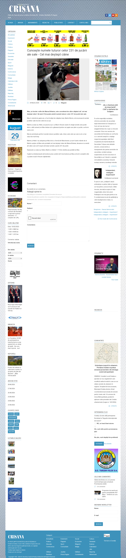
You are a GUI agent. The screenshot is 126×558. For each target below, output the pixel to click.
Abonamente (32, 23)
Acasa (10, 23)
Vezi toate (114, 280)
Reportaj (10, 93)
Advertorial (11, 106)
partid (17, 414)
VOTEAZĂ (99, 444)
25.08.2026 (11, 397)
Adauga (98, 524)
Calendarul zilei (13, 81)
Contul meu (83, 23)
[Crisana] (24, 8)
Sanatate (11, 56)
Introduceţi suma (14, 243)
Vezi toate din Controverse (108, 219)
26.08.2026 (11, 393)
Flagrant (10, 50)
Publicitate (58, 23)
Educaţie (10, 59)
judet (16, 424)
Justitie (10, 87)
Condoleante (12, 103)
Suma (10, 261)
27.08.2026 (11, 388)
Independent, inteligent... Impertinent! (110, 172)
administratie (12, 417)
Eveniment (11, 38)
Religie (10, 78)
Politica (10, 47)
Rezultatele (107, 444)
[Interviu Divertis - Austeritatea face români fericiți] (106, 264)
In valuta (11, 255)
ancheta (11, 421)
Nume (29, 203)
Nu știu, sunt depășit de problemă (106, 437)
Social (10, 41)
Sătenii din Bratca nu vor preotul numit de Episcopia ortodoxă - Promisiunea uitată (104, 482)
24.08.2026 (11, 401)
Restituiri (10, 96)
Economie (11, 53)
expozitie (11, 431)
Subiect (29, 209)
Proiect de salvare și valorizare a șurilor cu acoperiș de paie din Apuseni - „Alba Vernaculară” (15, 371)
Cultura (10, 44)
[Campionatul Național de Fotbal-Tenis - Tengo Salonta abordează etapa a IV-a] (11, 443)
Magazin (10, 66)
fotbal (17, 421)
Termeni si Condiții (110, 541)
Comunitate (11, 75)
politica (11, 424)
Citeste (114, 166)
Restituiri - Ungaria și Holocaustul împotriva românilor (15, 171)
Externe (10, 69)
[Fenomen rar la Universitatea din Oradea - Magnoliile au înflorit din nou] (11, 480)
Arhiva (20, 23)
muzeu (16, 428)
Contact (71, 23)
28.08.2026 (11, 384)
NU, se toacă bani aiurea (105, 423)
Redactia (45, 23)
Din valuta (11, 250)
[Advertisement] (109, 236)
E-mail (96, 515)
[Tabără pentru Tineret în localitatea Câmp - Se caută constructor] (11, 458)
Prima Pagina (12, 100)
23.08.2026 (11, 405)
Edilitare (10, 90)
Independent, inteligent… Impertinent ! (106, 212)
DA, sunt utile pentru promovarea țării (105, 430)
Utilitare (10, 84)
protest (11, 414)
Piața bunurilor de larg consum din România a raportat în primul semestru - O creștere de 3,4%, (15, 214)
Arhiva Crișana (99, 91)
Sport (9, 63)
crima (10, 428)
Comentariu (30, 225)
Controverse (12, 72)
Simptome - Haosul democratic (104, 209)
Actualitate (11, 35)
